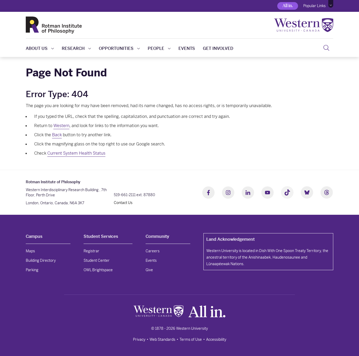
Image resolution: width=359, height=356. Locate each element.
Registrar (91, 251)
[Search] (326, 48)
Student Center (97, 260)
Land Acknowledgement (230, 239)
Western (61, 125)
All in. (288, 5)
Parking (32, 270)
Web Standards (162, 339)
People (156, 48)
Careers (153, 251)
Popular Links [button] (314, 5)
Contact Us (123, 202)
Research (73, 48)
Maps (30, 251)
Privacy (139, 339)
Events (186, 48)
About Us (37, 48)
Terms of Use (191, 339)
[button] (330, 4)
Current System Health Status (76, 153)
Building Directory (41, 260)
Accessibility (216, 339)
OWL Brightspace (98, 270)
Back (57, 135)
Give (149, 270)
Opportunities (116, 48)
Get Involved (218, 48)
